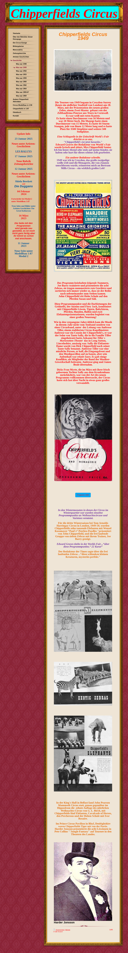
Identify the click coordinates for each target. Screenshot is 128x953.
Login (111, 929)
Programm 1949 (83, 495)
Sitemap (67, 930)
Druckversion (60, 930)
